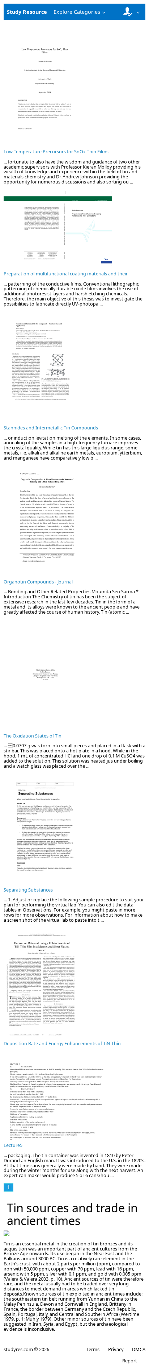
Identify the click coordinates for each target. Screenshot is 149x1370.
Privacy (115, 1349)
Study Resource (27, 11)
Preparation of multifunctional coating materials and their (66, 274)
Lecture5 (13, 1145)
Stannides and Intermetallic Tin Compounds (51, 428)
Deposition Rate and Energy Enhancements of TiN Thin (62, 1043)
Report (129, 1360)
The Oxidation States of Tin (32, 736)
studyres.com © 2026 (26, 1349)
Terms (92, 1349)
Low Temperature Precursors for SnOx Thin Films (56, 152)
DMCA (138, 1349)
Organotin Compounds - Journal (38, 582)
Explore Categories (77, 11)
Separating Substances (28, 890)
